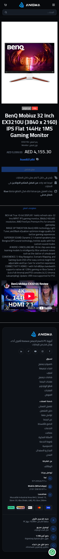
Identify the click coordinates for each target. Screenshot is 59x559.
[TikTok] (28, 351)
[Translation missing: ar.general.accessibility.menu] (54, 5)
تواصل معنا (46, 415)
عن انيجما (47, 419)
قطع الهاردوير (45, 386)
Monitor (25, 145)
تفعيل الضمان (45, 406)
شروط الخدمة (45, 441)
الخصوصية (47, 446)
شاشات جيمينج (45, 377)
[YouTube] (35, 351)
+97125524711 (39, 481)
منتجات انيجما (45, 381)
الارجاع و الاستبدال (44, 450)
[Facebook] (49, 351)
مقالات (48, 432)
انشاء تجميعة (45, 368)
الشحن (49, 454)
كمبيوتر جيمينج (45, 364)
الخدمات (48, 428)
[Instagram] (42, 351)
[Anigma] (29, 4)
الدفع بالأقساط (45, 423)
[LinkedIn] (21, 351)
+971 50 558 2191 (37, 489)
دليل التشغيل (46, 410)
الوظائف (48, 466)
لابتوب (49, 372)
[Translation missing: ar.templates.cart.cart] (5, 5)
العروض (48, 394)
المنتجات (48, 390)
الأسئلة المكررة (45, 437)
